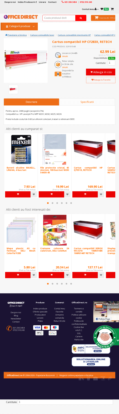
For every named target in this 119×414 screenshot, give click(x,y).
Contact (16, 321)
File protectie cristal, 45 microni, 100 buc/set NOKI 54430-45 (54, 170)
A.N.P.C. (78, 330)
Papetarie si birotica (17, 35)
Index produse (40, 308)
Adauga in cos (102, 72)
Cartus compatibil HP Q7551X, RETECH (88, 168)
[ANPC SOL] (91, 361)
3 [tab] (57, 203)
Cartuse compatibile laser (42, 35)
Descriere (31, 102)
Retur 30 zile (59, 321)
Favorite (59, 311)
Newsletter (16, 318)
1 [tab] (48, 203)
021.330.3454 (19, 327)
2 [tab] (52, 203)
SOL (79, 333)
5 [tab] (66, 203)
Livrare (40, 317)
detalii (65, 56)
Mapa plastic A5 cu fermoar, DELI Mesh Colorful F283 (21, 251)
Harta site (79, 339)
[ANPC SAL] (91, 348)
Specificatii (87, 102)
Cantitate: (101, 62)
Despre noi (16, 312)
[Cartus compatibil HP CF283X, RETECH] (13, 89)
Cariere (78, 336)
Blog (16, 315)
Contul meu (59, 308)
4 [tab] (62, 203)
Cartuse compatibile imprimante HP (74, 35)
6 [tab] (71, 203)
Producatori (40, 314)
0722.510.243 (19, 330)
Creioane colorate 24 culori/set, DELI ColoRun (54, 249)
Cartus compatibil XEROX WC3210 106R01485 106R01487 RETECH (88, 251)
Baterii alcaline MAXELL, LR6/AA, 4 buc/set (21, 168)
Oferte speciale (40, 311)
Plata (40, 321)
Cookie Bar (79, 327)
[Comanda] (112, 9)
